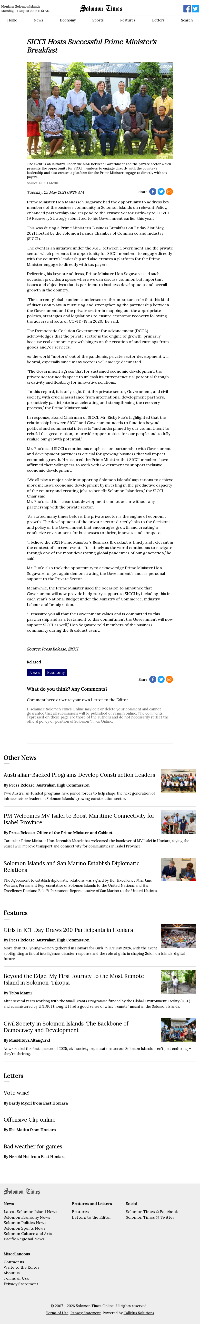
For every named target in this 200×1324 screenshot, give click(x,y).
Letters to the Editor (91, 1217)
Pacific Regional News (24, 1238)
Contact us (14, 1261)
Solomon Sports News (24, 1228)
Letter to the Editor (109, 699)
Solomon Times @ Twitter (150, 1217)
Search (187, 20)
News (38, 20)
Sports (98, 20)
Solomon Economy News (27, 1217)
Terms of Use (16, 1278)
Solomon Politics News (25, 1222)
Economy (68, 20)
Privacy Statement (21, 1283)
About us (12, 1272)
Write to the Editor (22, 1267)
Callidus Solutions (139, 1313)
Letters (158, 20)
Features (127, 20)
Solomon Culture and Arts (28, 1233)
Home (12, 20)
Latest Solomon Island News (30, 1211)
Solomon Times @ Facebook (152, 1211)
